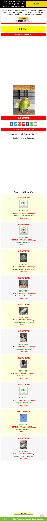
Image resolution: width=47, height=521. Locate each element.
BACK (23, 513)
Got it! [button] (36, 4)
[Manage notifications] (42, 516)
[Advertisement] (23, 59)
